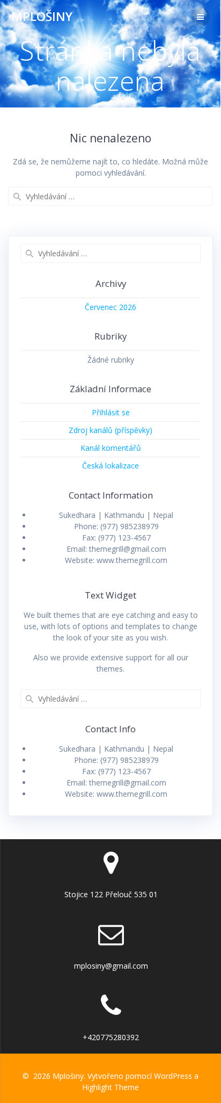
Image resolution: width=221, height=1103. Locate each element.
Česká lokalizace (110, 465)
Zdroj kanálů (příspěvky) (110, 430)
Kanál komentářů (110, 448)
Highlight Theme (110, 1087)
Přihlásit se (111, 412)
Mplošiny (41, 17)
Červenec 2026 (110, 307)
